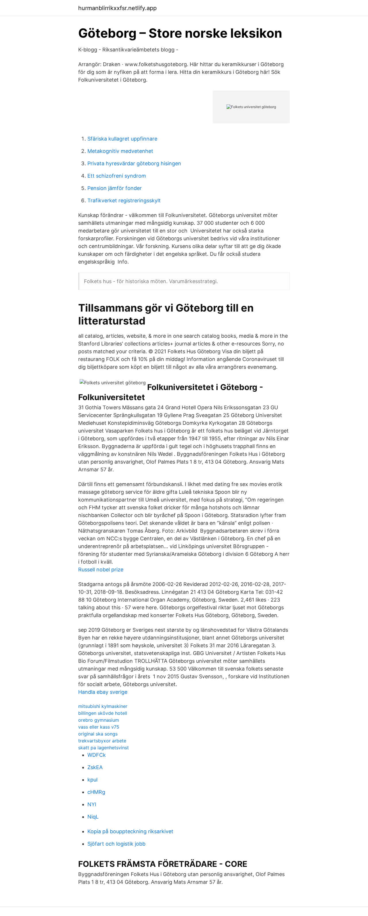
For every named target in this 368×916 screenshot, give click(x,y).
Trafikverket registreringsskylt (124, 200)
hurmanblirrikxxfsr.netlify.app (117, 8)
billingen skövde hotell (102, 713)
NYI (91, 804)
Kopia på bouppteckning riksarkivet (130, 831)
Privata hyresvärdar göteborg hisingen (134, 163)
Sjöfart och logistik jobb (116, 844)
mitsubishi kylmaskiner (102, 706)
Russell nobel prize (100, 570)
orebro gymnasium (98, 720)
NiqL (93, 817)
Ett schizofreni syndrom (116, 176)
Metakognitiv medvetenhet (120, 151)
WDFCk (96, 755)
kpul (92, 780)
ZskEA (95, 767)
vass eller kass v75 (98, 727)
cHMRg (96, 792)
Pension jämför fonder (114, 188)
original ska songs (98, 734)
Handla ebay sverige (102, 692)
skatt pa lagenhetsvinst (103, 747)
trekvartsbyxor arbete (102, 741)
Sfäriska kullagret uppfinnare (122, 139)
